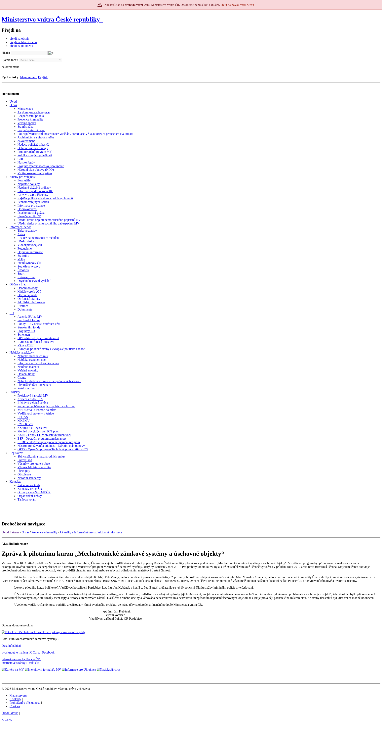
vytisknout (8, 652)
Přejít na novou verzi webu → (239, 4)
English (43, 77)
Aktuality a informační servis (77, 532)
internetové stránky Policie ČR (21, 659)
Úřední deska (10, 713)
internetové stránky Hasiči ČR (20, 662)
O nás (25, 532)
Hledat (6, 52)
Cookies (15, 706)
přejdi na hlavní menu (23, 42)
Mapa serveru (28, 77)
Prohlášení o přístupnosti (25, 702)
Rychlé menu (10, 60)
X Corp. (35, 652)
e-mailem (22, 652)
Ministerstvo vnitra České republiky (51, 19)
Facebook (48, 652)
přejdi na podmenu (21, 45)
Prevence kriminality (44, 532)
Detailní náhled (11, 645)
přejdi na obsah (19, 38)
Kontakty (15, 699)
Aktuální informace (110, 532)
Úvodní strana (10, 532)
